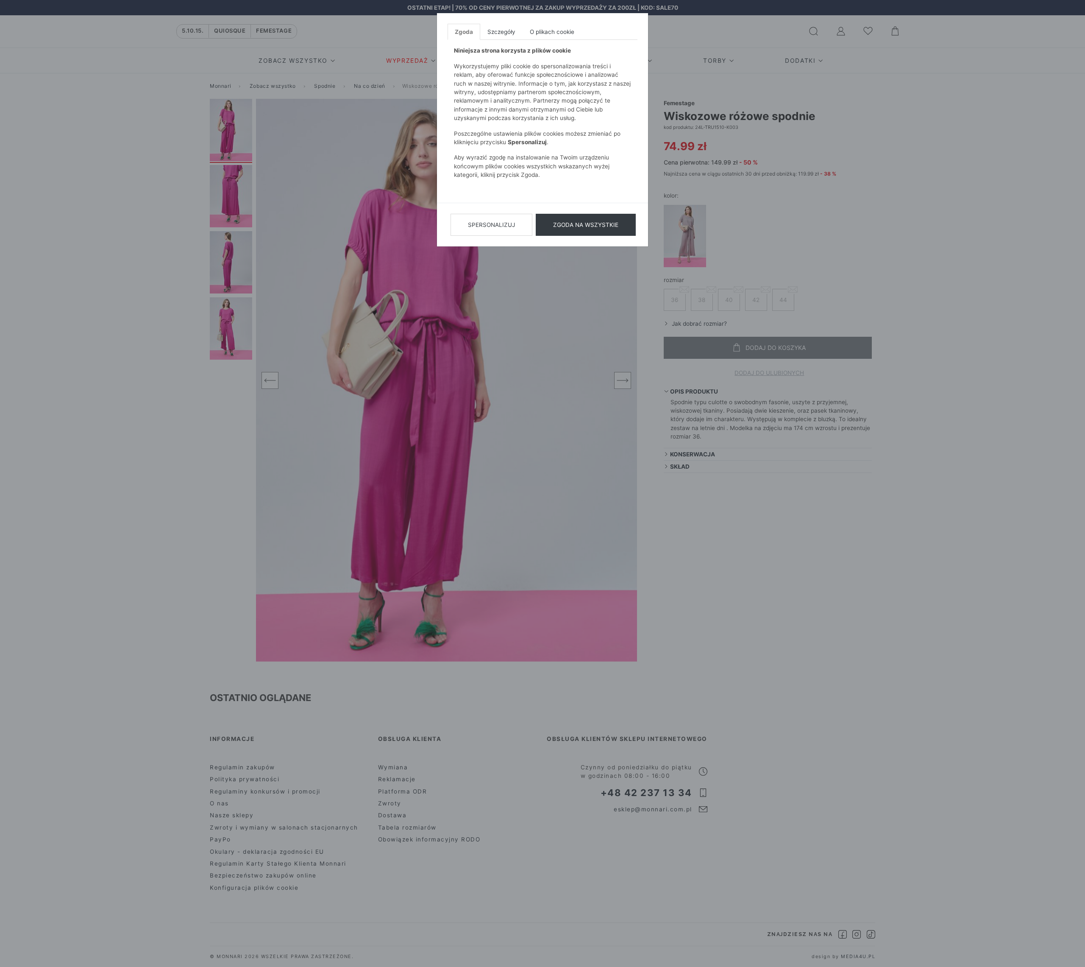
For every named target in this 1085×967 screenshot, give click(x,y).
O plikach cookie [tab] (552, 31)
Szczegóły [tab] (501, 31)
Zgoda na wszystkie (585, 224)
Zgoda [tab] (464, 31)
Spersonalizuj (491, 224)
